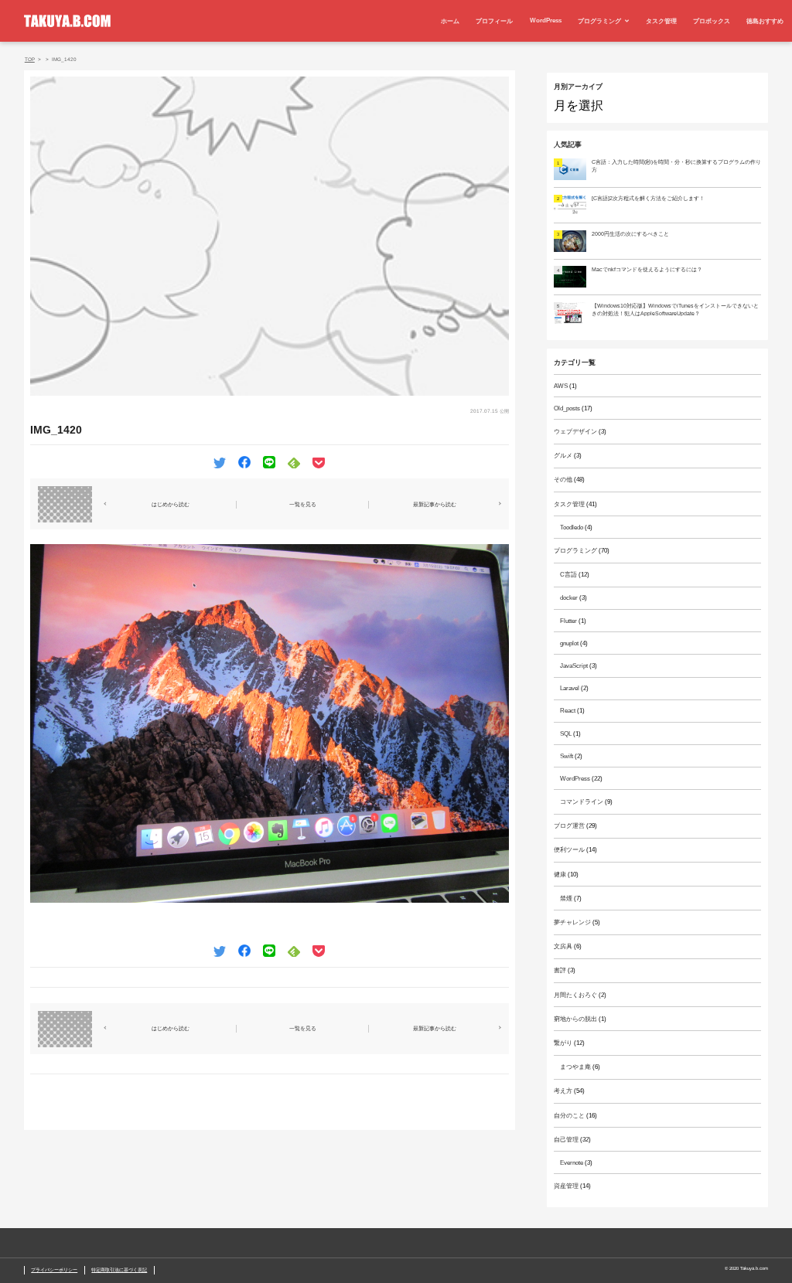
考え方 (563, 1090)
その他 (563, 479)
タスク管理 (661, 21)
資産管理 (566, 1186)
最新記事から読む (434, 504)
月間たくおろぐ (575, 995)
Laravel (569, 688)
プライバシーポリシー (54, 1269)
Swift (566, 756)
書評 (560, 970)
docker (569, 597)
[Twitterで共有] (219, 461)
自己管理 (566, 1139)
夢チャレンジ (572, 922)
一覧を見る (302, 504)
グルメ (563, 455)
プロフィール (494, 21)
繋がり (563, 1043)
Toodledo (571, 527)
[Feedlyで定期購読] (294, 461)
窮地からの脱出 (575, 1019)
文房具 (563, 946)
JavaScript (574, 665)
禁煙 (566, 898)
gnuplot (569, 643)
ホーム (450, 21)
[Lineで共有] (269, 461)
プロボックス (711, 21)
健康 (560, 874)
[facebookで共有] (244, 461)
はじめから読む (170, 504)
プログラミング (599, 21)
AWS (561, 386)
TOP (30, 59)
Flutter (568, 621)
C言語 (568, 574)
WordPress (546, 20)
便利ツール (569, 849)
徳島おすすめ (764, 21)
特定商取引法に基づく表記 (119, 1269)
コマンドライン (581, 801)
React (567, 710)
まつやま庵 (575, 1066)
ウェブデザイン (575, 431)
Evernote (571, 1162)
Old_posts (567, 408)
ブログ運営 (569, 825)
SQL (566, 733)
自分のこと (569, 1115)
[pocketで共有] (318, 461)
